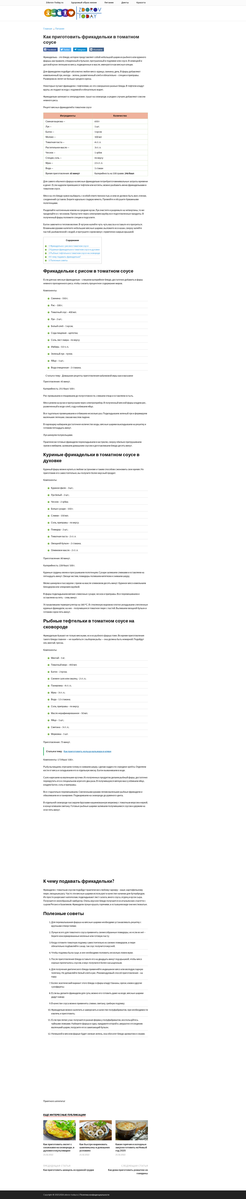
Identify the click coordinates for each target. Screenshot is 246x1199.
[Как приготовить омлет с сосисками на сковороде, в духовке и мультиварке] (59, 1141)
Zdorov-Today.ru (54, 2)
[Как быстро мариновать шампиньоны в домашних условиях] (95, 1141)
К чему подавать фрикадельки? (65, 256)
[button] (50, 49)
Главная (47, 28)
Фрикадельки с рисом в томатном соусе (69, 246)
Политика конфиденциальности (94, 1194)
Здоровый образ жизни (84, 2)
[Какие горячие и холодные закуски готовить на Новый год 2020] (131, 1141)
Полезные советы (58, 260)
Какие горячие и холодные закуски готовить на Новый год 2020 (131, 1147)
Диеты (125, 2)
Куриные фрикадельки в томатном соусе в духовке (74, 249)
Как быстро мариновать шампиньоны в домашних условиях (94, 1147)
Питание (109, 2)
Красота (141, 2)
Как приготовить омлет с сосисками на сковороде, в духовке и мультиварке (58, 1147)
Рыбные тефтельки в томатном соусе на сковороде (74, 253)
